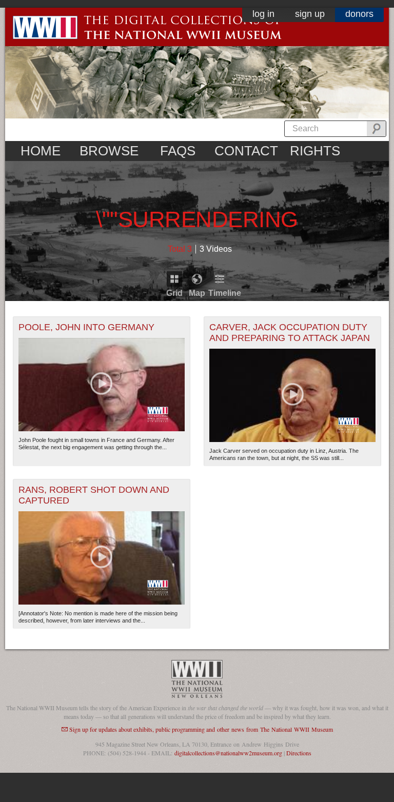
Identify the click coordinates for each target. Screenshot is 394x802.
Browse (109, 150)
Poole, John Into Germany (86, 327)
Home (41, 150)
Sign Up (310, 14)
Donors (359, 14)
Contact (246, 150)
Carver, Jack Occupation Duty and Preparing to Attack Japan (289, 332)
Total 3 (180, 249)
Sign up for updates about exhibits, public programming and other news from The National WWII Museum (201, 729)
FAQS (177, 150)
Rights (315, 150)
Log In (263, 14)
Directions (298, 753)
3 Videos (216, 249)
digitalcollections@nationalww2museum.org (228, 753)
